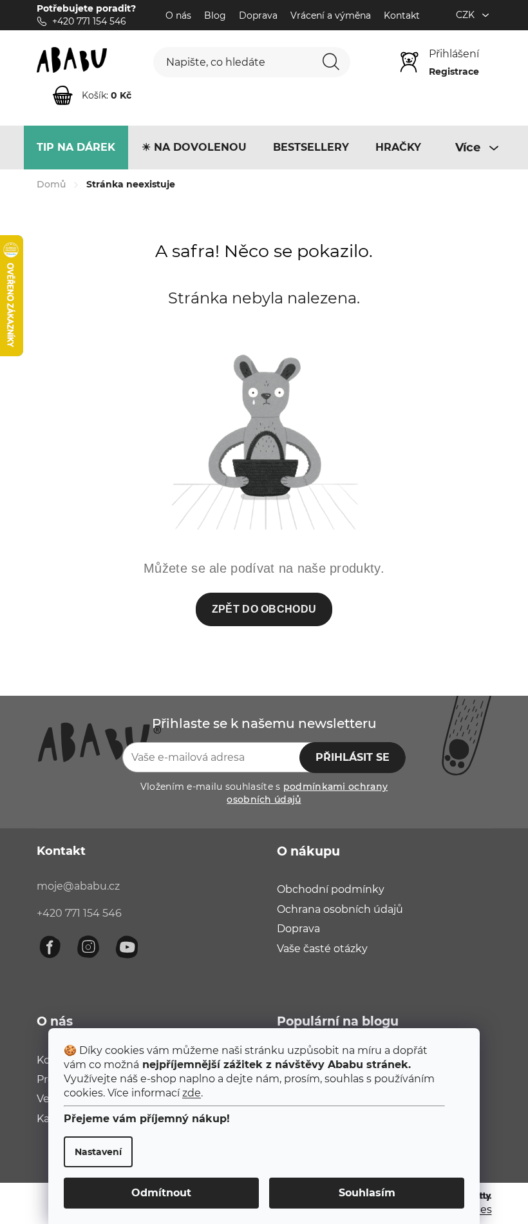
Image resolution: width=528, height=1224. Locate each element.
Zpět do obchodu (264, 609)
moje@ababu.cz (78, 886)
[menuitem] (76, 147)
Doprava (258, 15)
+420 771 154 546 (79, 913)
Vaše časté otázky (322, 948)
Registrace (454, 71)
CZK (466, 15)
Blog (215, 15)
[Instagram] (88, 947)
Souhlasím (367, 1193)
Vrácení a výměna (330, 15)
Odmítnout (161, 1193)
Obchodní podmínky (330, 889)
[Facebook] (49, 947)
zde (191, 1093)
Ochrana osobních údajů (340, 909)
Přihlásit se (353, 757)
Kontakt (402, 15)
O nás (178, 15)
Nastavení (98, 1152)
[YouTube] (127, 947)
